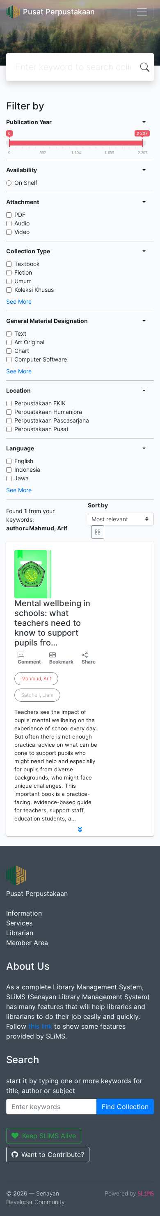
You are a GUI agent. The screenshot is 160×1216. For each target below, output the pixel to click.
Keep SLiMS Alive (49, 1136)
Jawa (21, 478)
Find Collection (125, 1106)
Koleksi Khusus (34, 289)
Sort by (98, 505)
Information (24, 913)
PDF (19, 214)
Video (22, 231)
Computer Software (40, 359)
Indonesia (27, 469)
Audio (22, 223)
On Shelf (25, 182)
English (23, 460)
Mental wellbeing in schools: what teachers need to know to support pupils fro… (52, 623)
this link (40, 1026)
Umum (23, 280)
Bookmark (61, 662)
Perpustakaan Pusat (41, 428)
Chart (21, 350)
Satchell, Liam (37, 695)
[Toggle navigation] (141, 12)
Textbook (27, 263)
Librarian (19, 933)
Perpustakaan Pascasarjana (51, 420)
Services (19, 923)
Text (20, 333)
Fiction (23, 272)
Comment (29, 662)
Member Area (27, 943)
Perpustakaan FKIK (40, 403)
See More (19, 301)
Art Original (29, 342)
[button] (80, 829)
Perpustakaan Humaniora (48, 411)
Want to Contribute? (52, 1154)
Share (89, 662)
